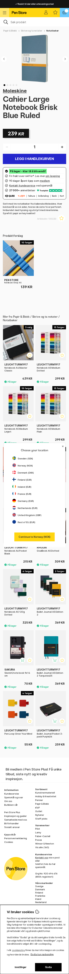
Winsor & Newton (44, 843)
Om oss (8, 801)
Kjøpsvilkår (10, 834)
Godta (48, 967)
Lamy (38, 832)
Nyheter (39, 814)
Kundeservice (11, 793)
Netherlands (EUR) (28, 508)
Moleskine (15, 90)
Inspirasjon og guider (15, 816)
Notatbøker (52, 30)
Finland (39, 892)
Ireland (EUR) (24, 486)
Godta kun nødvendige (42, 954)
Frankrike (40, 895)
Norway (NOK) (25, 465)
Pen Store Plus (12, 812)
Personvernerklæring (15, 838)
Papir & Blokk (10, 30)
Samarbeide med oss (15, 819)
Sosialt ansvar (12, 827)
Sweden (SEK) (25, 458)
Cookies (8, 842)
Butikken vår (11, 804)
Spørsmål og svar (13, 797)
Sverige (39, 886)
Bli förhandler (11, 823)
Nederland (41, 902)
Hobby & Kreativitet (45, 796)
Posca (38, 839)
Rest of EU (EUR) (26, 522)
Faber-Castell (42, 836)
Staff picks (41, 818)
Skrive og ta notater (31, 30)
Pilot (37, 828)
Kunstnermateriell (45, 792)
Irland (38, 899)
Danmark (40, 889)
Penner (39, 800)
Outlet (38, 811)
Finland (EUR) (25, 479)
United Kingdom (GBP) (29, 515)
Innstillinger (21, 967)
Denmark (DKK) (26, 472)
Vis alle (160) (42, 847)
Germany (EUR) (26, 501)
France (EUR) (24, 493)
